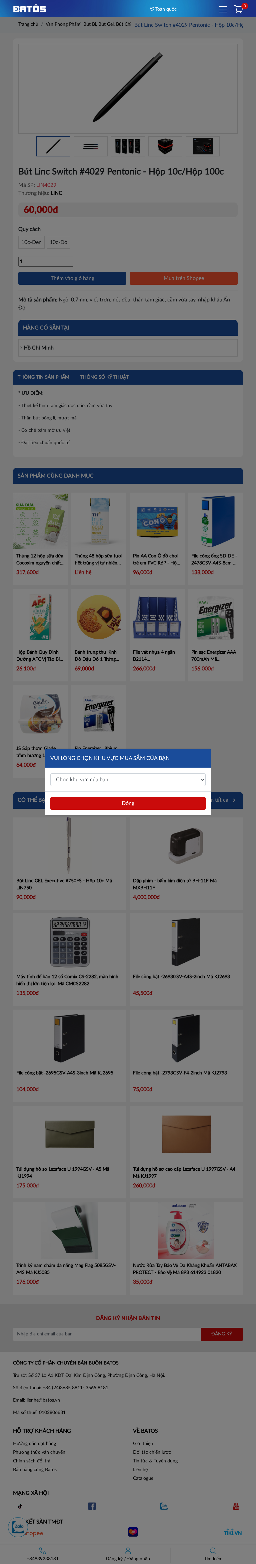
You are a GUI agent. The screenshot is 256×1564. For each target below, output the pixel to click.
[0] (238, 10)
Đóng (128, 803)
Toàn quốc (165, 9)
